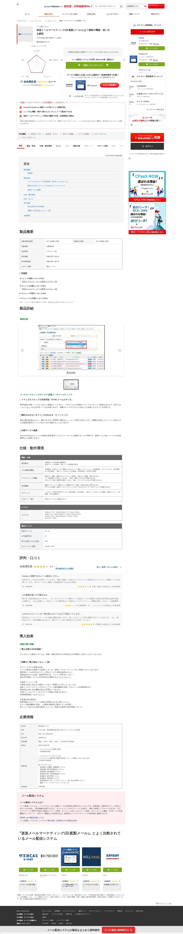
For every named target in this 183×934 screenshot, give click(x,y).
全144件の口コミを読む (65, 568)
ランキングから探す (70, 14)
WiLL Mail (85, 875)
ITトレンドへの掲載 (47, 920)
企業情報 (27, 215)
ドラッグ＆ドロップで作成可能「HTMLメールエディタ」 (48, 181)
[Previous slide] (22, 350)
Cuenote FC (64, 875)
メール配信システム (50, 20)
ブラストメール (145, 70)
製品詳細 (27, 178)
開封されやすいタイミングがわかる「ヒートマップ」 (47, 186)
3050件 (157, 44)
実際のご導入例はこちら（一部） (40, 211)
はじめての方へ (113, 14)
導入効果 (27, 203)
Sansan (104, 875)
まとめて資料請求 (109, 85)
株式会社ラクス (43, 42)
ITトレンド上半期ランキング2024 (35, 298)
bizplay (61, 923)
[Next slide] (120, 350)
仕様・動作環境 (29, 195)
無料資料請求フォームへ (156, 6)
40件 (156, 60)
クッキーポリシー (109, 911)
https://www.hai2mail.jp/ (45, 734)
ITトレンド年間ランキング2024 (34, 293)
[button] (71, 347)
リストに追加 (29, 869)
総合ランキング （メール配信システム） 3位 (39, 281)
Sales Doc (69, 923)
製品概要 (27, 170)
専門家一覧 (69, 914)
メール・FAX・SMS (35, 20)
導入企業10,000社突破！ (36, 206)
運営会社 (119, 911)
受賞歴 (30, 173)
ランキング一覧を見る (155, 110)
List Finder (45, 923)
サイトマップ (129, 911)
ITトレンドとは (46, 911)
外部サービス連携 (34, 190)
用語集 (44, 917)
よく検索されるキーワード (82, 914)
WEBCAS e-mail (23, 875)
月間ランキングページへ (93, 65)
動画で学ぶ (155, 14)
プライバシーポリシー (95, 911)
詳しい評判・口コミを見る (107, 567)
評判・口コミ (28, 199)
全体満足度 (30, 81)
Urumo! (54, 923)
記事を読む (91, 14)
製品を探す (48, 14)
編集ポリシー (82, 911)
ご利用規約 (57, 911)
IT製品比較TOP (21, 20)
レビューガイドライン (69, 911)
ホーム (27, 14)
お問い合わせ (139, 911)
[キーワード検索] (121, 6)
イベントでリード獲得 (62, 920)
